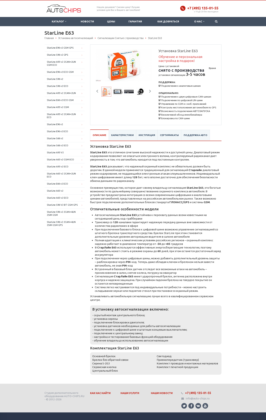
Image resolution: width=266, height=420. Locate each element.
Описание (99, 135)
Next (146, 64)
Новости (87, 21)
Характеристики (122, 135)
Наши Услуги (130, 393)
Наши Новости (162, 393)
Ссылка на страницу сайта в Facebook (191, 406)
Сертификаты (169, 135)
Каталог (58, 21)
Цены (111, 21)
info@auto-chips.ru (198, 398)
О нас (198, 21)
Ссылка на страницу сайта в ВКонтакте (198, 406)
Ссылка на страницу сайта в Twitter (184, 406)
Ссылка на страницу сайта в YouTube (205, 406)
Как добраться (168, 21)
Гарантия (135, 21)
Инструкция (147, 135)
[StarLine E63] (124, 65)
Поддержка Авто (195, 135)
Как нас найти (100, 393)
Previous (100, 64)
